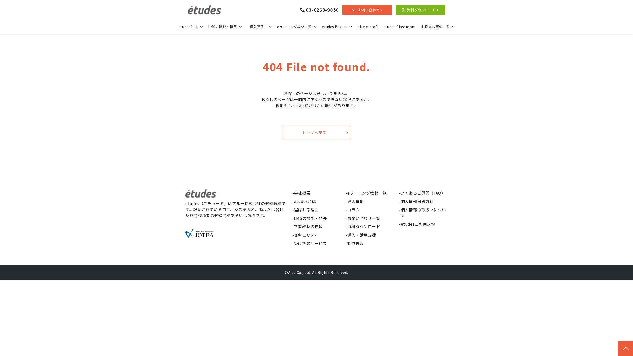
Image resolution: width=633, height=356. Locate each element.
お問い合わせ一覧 (363, 218)
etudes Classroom (400, 26)
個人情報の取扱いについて (423, 213)
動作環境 (355, 243)
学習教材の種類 (308, 226)
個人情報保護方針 (417, 201)
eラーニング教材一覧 (294, 26)
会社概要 (302, 193)
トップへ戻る (314, 132)
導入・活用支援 (361, 235)
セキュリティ (306, 235)
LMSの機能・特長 (222, 26)
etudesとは (188, 26)
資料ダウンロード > (423, 9)
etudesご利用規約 (418, 224)
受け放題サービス (310, 243)
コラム (353, 210)
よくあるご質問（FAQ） (423, 193)
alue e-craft (368, 26)
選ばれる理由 (306, 210)
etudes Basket (334, 26)
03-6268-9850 (322, 10)
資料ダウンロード (363, 226)
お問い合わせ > (370, 9)
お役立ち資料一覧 (435, 26)
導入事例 (257, 26)
